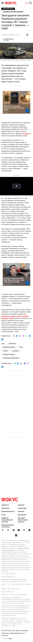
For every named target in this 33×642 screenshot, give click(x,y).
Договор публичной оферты (22, 520)
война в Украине (9, 354)
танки (6, 351)
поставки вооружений (11, 358)
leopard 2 (16, 351)
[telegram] (13, 530)
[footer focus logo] (9, 499)
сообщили (26, 133)
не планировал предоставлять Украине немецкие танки (14, 316)
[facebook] (3, 530)
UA (26, 3)
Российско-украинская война (13, 12)
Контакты (4, 635)
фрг (21, 347)
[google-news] (29, 530)
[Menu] (2, 2)
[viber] (24, 530)
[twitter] (8, 530)
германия (12, 343)
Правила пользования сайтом (7, 520)
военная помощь (9, 347)
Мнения (21, 505)
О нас (3, 515)
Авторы (21, 511)
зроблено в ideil (7, 638)
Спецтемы (22, 508)
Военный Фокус (8, 8)
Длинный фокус (8, 511)
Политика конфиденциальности (13, 633)
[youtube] (18, 530)
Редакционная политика (7, 526)
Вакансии (22, 515)
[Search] (30, 3)
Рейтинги (5, 508)
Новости (5, 505)
